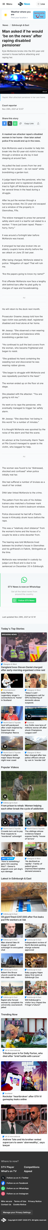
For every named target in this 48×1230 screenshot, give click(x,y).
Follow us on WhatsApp (18, 1188)
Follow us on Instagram (17, 1193)
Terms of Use (20, 1201)
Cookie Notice (19, 1204)
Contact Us (6, 1204)
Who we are (6, 1201)
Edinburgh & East (20, 25)
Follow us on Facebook (17, 1183)
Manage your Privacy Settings (17, 1212)
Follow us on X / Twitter (18, 1178)
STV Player (7, 1167)
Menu (9, 4)
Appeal (28, 1171)
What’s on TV (9, 1171)
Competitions (31, 1167)
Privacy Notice (34, 1201)
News (5, 25)
